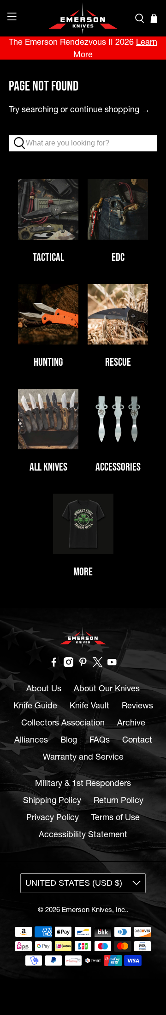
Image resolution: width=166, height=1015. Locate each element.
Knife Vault (89, 705)
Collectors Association (63, 722)
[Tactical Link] (48, 209)
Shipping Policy (52, 800)
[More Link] (83, 524)
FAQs (99, 739)
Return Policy (118, 800)
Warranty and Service (83, 756)
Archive (131, 722)
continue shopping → (110, 109)
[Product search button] (21, 143)
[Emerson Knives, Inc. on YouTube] (112, 664)
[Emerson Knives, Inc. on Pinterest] (83, 664)
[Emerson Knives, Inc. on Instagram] (69, 664)
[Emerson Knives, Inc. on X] (98, 664)
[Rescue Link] (118, 314)
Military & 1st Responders (83, 783)
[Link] (118, 419)
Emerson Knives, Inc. (94, 909)
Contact (137, 739)
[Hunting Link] (48, 314)
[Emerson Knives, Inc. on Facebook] (54, 664)
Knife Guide (35, 705)
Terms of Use (115, 817)
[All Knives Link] (48, 419)
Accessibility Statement (83, 834)
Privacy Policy (52, 817)
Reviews (137, 705)
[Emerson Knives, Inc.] (83, 18)
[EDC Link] (118, 209)
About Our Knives (107, 688)
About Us (43, 688)
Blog (68, 739)
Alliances (31, 739)
